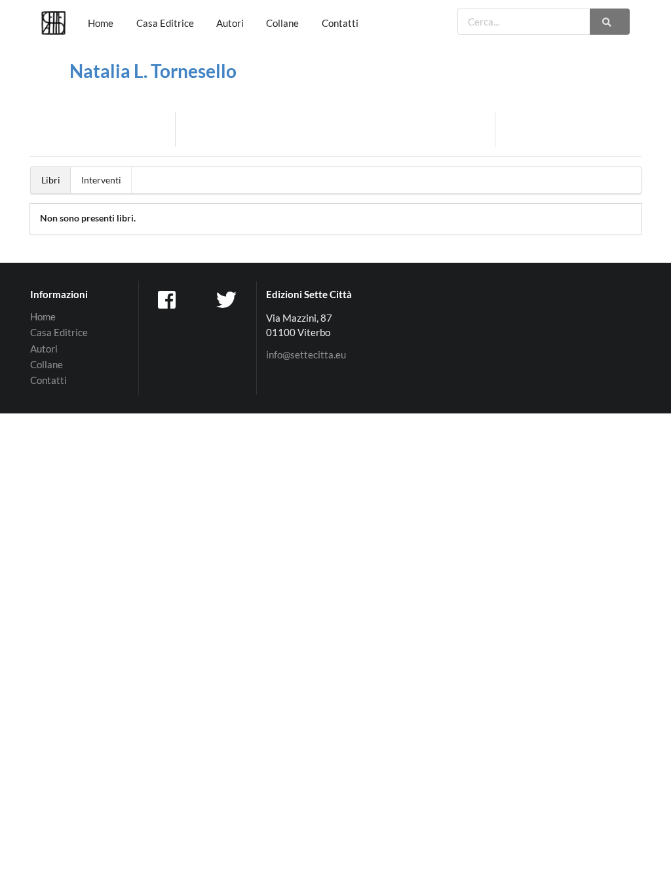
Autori (230, 23)
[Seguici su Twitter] (227, 299)
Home (100, 23)
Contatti (340, 23)
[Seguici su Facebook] (168, 299)
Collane (282, 23)
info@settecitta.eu (306, 354)
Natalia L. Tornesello (153, 71)
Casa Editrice (165, 23)
